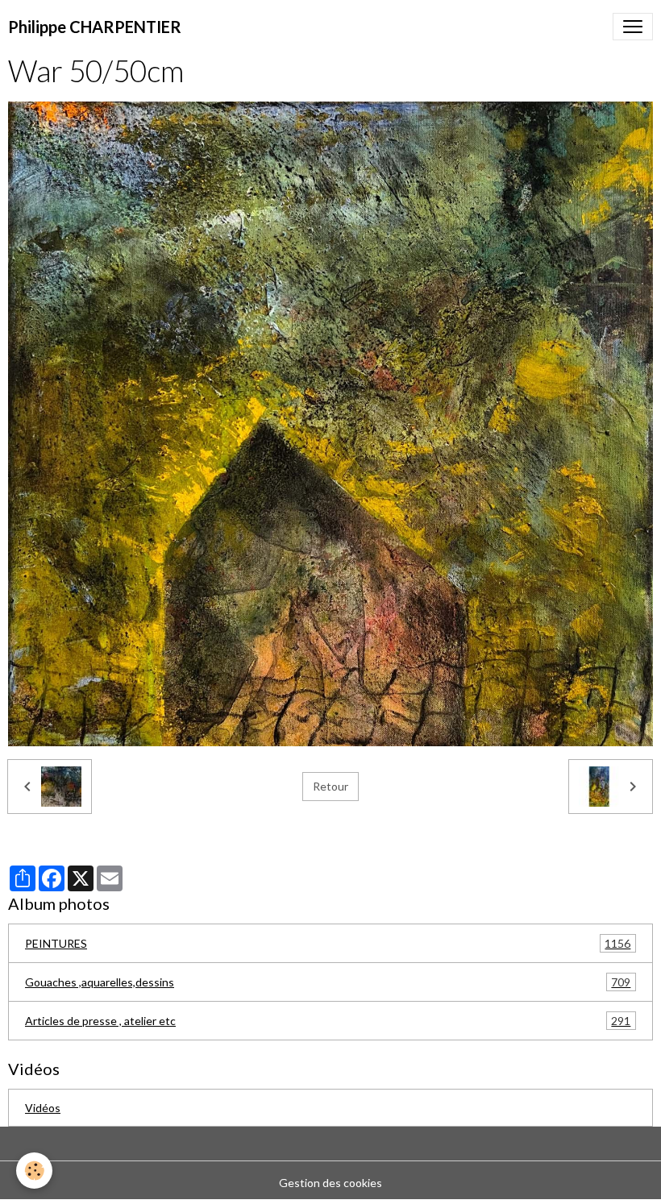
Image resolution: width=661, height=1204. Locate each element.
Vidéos (42, 1108)
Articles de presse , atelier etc (327, 1021)
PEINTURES (327, 943)
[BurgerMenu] (633, 26)
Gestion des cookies (330, 1182)
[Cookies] (34, 1170)
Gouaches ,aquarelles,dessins (327, 982)
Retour (330, 786)
